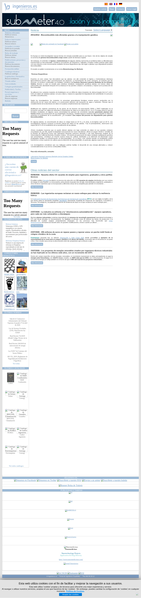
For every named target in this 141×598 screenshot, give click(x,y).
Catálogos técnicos (12, 72)
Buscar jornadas (11, 51)
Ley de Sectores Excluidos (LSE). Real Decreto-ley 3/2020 (17, 331)
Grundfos (22, 416)
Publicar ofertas (11, 55)
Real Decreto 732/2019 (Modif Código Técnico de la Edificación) (17, 338)
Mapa (111, 9)
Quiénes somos (100, 9)
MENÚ (7, 30)
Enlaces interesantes (13, 40)
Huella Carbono (9, 291)
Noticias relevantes (12, 33)
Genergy (22, 398)
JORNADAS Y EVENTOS (14, 192)
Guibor (10, 383)
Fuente (33, 161)
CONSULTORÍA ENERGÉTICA (10, 254)
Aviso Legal (131, 9)
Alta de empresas (11, 96)
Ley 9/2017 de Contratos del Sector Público (17, 352)
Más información (36, 187)
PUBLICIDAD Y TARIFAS (71, 490)
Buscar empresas (11, 98)
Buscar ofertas (10, 57)
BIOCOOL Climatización (10, 420)
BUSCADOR (9, 105)
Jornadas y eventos (12, 46)
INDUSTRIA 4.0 (9, 309)
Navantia (46, 180)
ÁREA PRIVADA (11, 122)
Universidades (10, 84)
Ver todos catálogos (16, 466)
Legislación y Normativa (14, 76)
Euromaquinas (10, 453)
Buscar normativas (12, 79)
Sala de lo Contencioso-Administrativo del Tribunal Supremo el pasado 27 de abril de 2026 (17, 322)
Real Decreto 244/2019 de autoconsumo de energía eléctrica (17, 346)
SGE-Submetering (20, 292)
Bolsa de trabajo (11, 53)
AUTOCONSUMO (22, 309)
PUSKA (10, 433)
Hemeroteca (9, 37)
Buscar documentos (12, 66)
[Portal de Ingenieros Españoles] (20, 10)
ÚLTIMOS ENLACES (13, 219)
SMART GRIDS (9, 274)
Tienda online (10, 81)
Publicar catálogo (11, 74)
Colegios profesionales (13, 87)
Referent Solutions (12, 227)
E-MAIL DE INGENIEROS (15, 157)
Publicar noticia (11, 35)
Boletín (8, 101)
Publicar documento (12, 64)
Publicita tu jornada (12, 48)
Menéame (36, 40)
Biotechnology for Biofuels (39, 158)
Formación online (12, 69)
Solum (10, 396)
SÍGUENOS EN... (71, 478)
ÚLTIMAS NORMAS (12, 312)
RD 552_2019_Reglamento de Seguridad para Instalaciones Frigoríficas (17, 359)
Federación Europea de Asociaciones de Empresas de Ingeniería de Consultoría (59, 199)
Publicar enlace (10, 42)
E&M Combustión (22, 381)
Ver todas (16, 217)
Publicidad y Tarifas (13, 89)
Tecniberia (63, 200)
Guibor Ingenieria (22, 436)
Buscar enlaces (10, 44)
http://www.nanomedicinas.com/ (71, 559)
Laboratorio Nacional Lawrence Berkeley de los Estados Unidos (52, 156)
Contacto (120, 9)
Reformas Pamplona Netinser (15, 244)
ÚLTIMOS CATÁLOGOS (14, 368)
